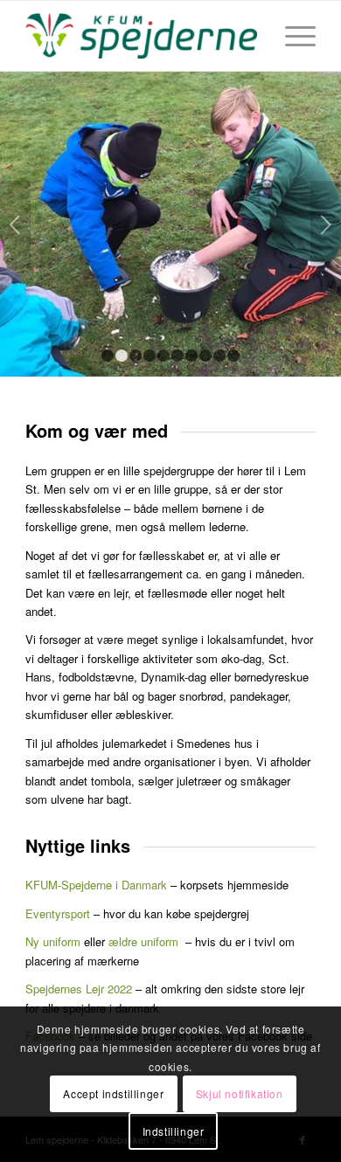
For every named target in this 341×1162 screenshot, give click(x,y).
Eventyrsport (57, 913)
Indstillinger (174, 1131)
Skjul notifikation (239, 1093)
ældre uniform (143, 941)
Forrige (15, 224)
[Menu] (292, 36)
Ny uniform (52, 941)
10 (233, 355)
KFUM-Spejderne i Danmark (96, 884)
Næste (325, 224)
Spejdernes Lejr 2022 (78, 988)
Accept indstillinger (113, 1093)
